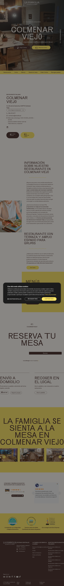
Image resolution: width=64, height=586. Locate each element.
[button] (14, 299)
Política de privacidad (50, 294)
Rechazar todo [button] (33, 299)
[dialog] (32, 293)
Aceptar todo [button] (49, 299)
